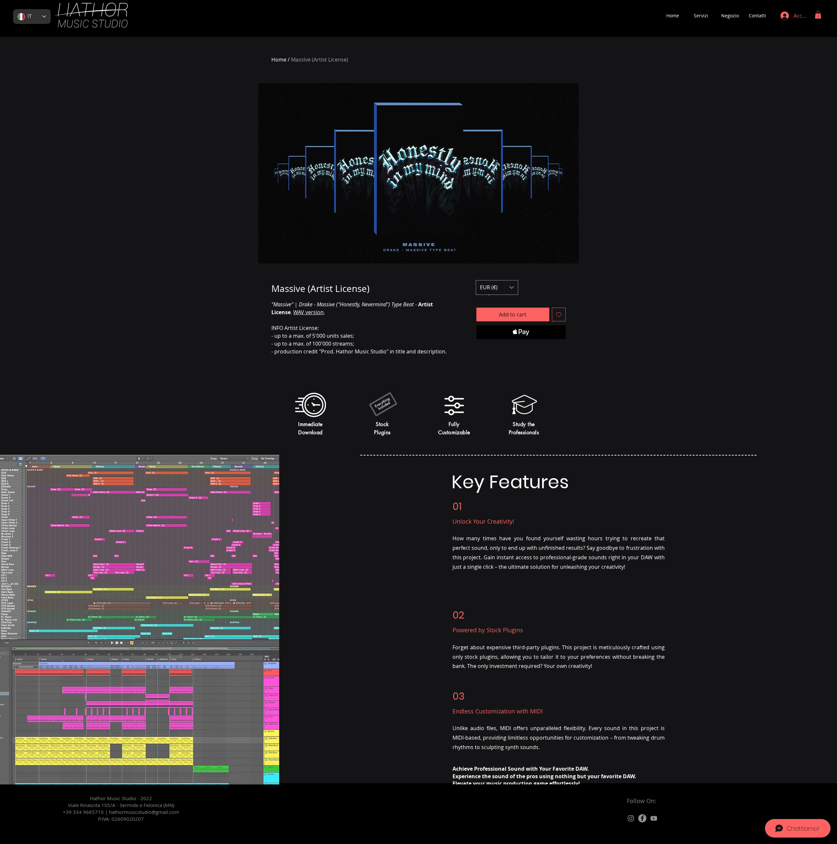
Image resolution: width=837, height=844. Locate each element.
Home (278, 59)
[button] (818, 15)
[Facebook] (642, 818)
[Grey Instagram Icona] (631, 818)
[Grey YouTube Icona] (654, 818)
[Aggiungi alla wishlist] (559, 314)
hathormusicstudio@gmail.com (144, 812)
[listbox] (497, 287)
